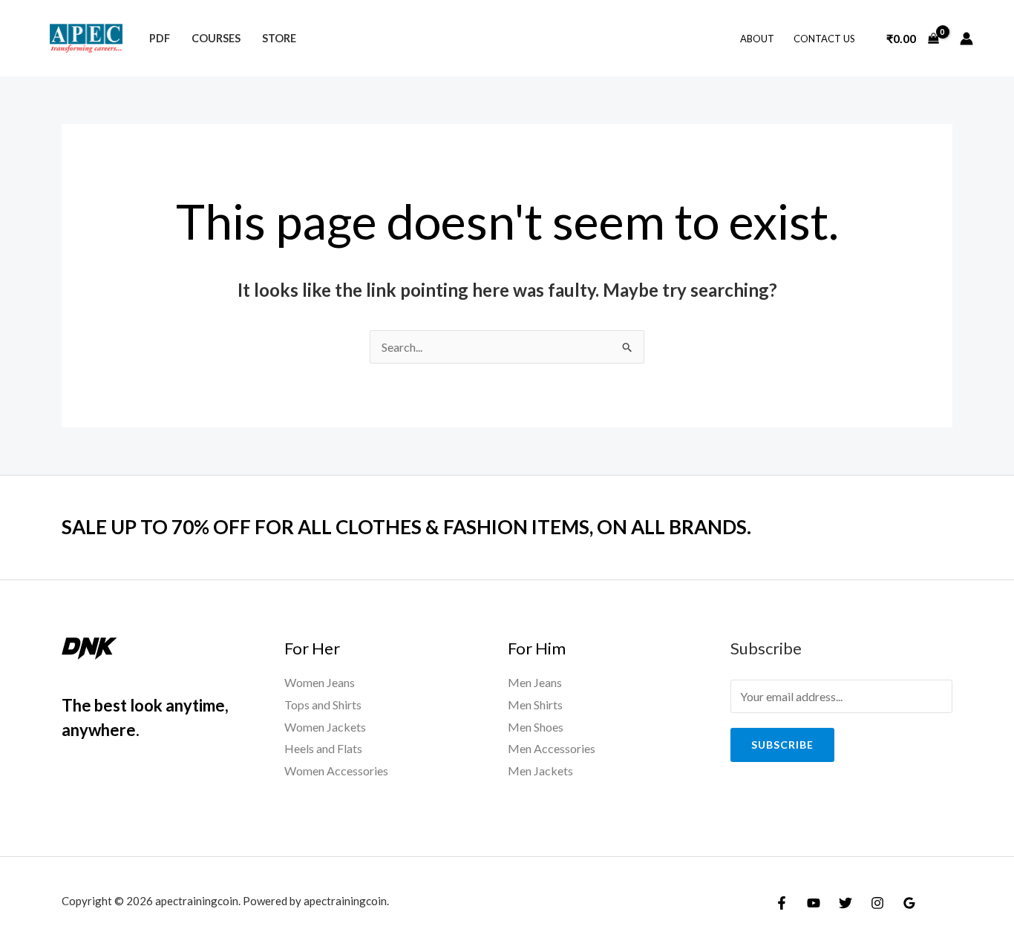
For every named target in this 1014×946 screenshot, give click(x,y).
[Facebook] (781, 903)
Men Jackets (540, 770)
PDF (159, 38)
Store (279, 38)
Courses (216, 38)
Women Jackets (325, 727)
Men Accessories (551, 748)
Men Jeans (535, 682)
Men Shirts (535, 704)
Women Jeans (319, 682)
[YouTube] (813, 903)
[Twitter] (845, 903)
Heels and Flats (323, 748)
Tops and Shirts (323, 704)
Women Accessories (336, 770)
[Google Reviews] (909, 903)
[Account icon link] (966, 38)
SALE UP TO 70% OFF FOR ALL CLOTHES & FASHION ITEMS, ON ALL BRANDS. (406, 527)
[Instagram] (877, 903)
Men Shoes (535, 727)
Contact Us (824, 39)
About (757, 39)
